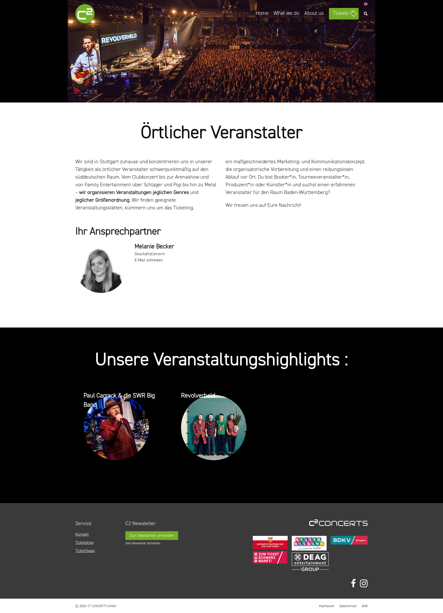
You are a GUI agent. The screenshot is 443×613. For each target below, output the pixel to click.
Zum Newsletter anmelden (151, 535)
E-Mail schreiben (149, 260)
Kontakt (82, 534)
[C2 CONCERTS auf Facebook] (353, 583)
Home (262, 13)
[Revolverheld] (221, 428)
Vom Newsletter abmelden (142, 543)
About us (314, 13)
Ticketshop (84, 542)
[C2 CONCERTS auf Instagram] (364, 583)
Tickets (340, 13)
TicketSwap (85, 550)
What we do (286, 13)
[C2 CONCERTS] (99, 14)
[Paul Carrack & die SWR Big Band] (124, 428)
